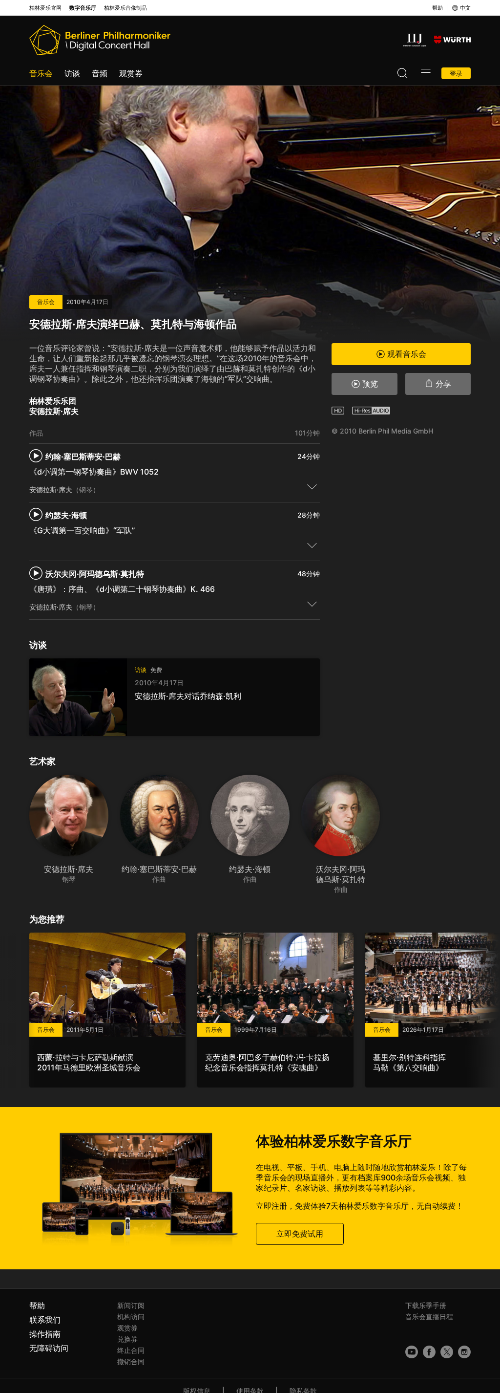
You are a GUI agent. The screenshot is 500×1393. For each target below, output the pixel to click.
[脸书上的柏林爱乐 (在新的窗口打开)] (429, 1352)
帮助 (437, 8)
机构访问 (131, 1316)
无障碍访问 (48, 1348)
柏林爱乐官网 (45, 8)
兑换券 (127, 1339)
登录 (456, 73)
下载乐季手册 (425, 1305)
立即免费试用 (299, 1233)
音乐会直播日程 (429, 1316)
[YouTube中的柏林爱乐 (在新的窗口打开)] (411, 1352)
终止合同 (131, 1350)
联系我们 (45, 1320)
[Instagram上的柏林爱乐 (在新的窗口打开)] (464, 1352)
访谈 (72, 73)
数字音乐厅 (82, 8)
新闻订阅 (131, 1305)
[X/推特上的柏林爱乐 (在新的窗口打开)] (446, 1352)
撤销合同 (131, 1361)
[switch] (312, 486)
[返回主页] (99, 40)
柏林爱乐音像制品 (125, 8)
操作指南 (45, 1334)
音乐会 (41, 73)
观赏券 (131, 73)
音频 (99, 73)
